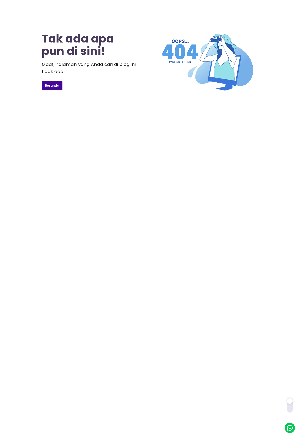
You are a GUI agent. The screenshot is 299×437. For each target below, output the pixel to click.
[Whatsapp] (290, 428)
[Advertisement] (149, 151)
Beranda (52, 85)
